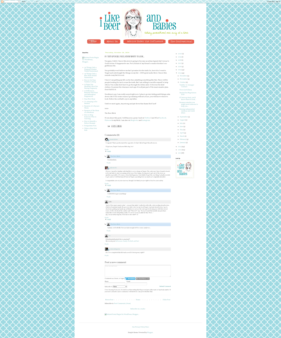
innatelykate (114, 139)
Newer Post (109, 300)
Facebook (162, 118)
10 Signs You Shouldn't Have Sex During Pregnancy (91, 86)
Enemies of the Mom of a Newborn (91, 112)
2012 (180, 150)
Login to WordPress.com (143, 278)
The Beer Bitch (115, 156)
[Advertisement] (187, 193)
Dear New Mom (89, 99)
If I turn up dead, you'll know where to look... (187, 99)
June (181, 127)
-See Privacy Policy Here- (140, 327)
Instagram (146, 120)
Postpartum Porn (90, 126)
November (184, 79)
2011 (179, 153)
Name (107, 281)
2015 (180, 70)
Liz (110, 236)
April (182, 133)
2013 (180, 147)
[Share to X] (116, 126)
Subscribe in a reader (137, 309)
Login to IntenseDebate (130, 278)
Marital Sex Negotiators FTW (187, 94)
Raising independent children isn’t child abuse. (187, 111)
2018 (180, 60)
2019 (180, 57)
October (183, 82)
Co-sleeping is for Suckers (90, 103)
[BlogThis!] (114, 126)
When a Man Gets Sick (90, 129)
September (184, 117)
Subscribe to (109, 287)
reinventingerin (115, 249)
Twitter (147, 118)
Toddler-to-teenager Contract (186, 86)
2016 (180, 67)
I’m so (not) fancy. (185, 90)
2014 (180, 73)
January (183, 143)
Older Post (166, 300)
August (182, 120)
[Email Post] (108, 126)
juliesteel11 (113, 168)
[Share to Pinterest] (121, 126)
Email (128, 281)
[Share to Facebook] (118, 126)
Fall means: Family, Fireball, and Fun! (127, 241)
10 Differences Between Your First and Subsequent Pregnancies (91, 93)
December (183, 76)
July (181, 123)
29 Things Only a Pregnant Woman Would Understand (91, 69)
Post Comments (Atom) (122, 303)
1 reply (108, 151)
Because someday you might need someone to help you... (188, 104)
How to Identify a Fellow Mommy (90, 122)
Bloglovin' (134, 120)
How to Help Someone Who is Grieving (90, 117)
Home (138, 300)
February (183, 139)
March (182, 136)
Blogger (150, 333)
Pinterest (108, 120)
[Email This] (112, 126)
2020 (180, 54)
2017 (180, 63)
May (181, 130)
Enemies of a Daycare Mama (91, 107)
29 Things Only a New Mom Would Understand (90, 76)
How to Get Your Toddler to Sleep (90, 81)
